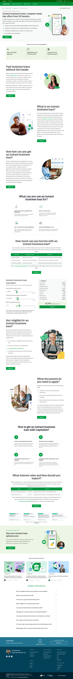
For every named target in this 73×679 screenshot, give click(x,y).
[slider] (16, 292)
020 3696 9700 (16, 650)
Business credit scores (47, 652)
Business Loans (15, 8)
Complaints (59, 667)
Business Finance (8, 8)
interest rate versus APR (25, 501)
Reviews (31, 667)
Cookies (58, 669)
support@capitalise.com (19, 652)
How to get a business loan (61, 652)
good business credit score (16, 348)
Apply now (7, 37)
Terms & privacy (59, 665)
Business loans (7, 573)
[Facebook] (7, 656)
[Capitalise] (6, 4)
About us (31, 663)
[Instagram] (12, 656)
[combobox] (10, 298)
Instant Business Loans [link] (24, 8)
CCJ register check (46, 657)
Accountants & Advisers (34, 652)
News (58, 657)
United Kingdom (62, 675)
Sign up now (58, 642)
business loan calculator (21, 266)
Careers (31, 665)
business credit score (48, 119)
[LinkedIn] (9, 656)
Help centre (59, 659)
